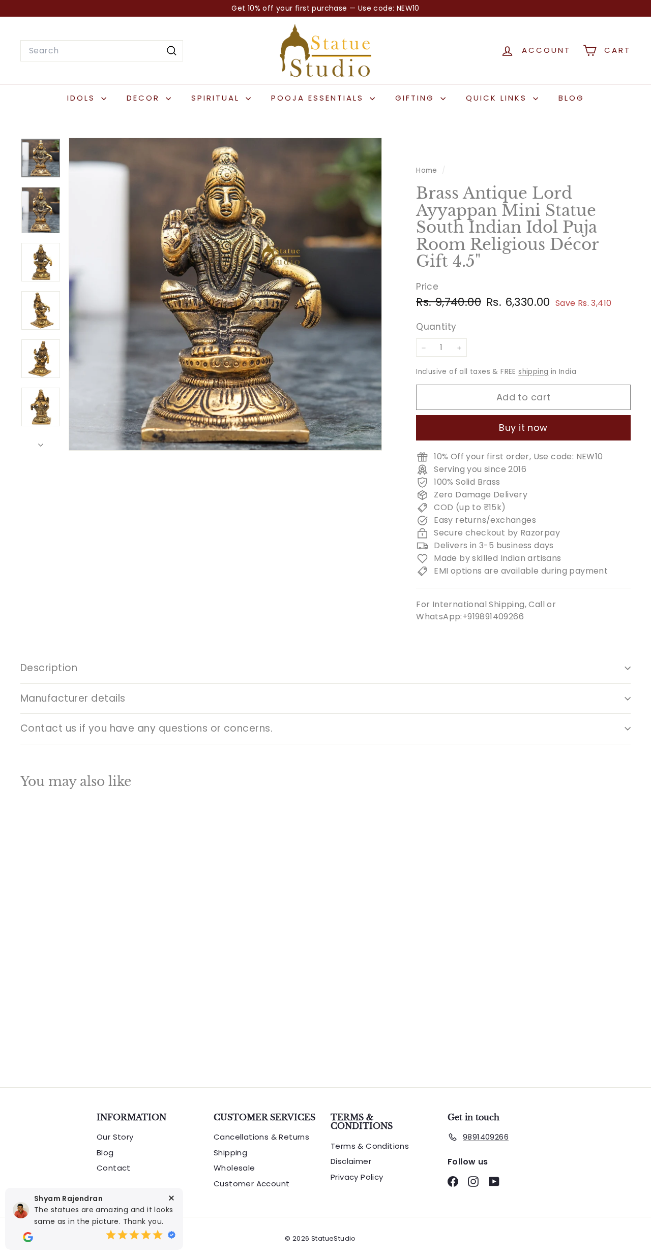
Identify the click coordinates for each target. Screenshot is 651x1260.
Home (427, 170)
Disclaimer (351, 1161)
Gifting (416, 97)
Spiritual (217, 97)
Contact (114, 1167)
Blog (571, 97)
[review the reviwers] (28, 1237)
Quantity (436, 327)
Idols (83, 97)
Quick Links (498, 97)
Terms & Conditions (370, 1146)
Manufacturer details (73, 698)
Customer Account (251, 1183)
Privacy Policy (357, 1177)
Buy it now (523, 428)
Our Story (115, 1136)
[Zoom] (225, 294)
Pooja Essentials (319, 97)
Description (48, 668)
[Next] (40, 442)
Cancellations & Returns (261, 1136)
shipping (533, 372)
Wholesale (234, 1167)
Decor (145, 97)
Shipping (230, 1152)
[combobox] (101, 50)
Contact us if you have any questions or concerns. (146, 728)
